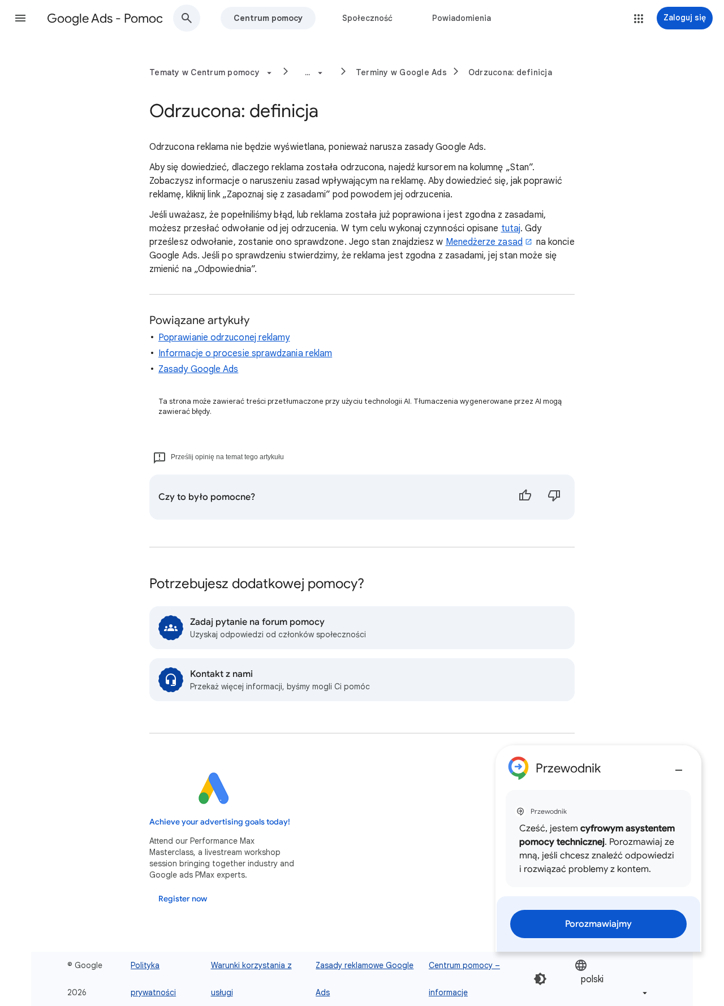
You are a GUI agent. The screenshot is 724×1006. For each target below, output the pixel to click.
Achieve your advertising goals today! (219, 822)
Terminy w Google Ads (401, 72)
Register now (182, 899)
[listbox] (612, 979)
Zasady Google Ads (198, 369)
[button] (20, 18)
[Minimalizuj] (678, 765)
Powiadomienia (461, 18)
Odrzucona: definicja (510, 72)
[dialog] (598, 848)
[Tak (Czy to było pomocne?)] (525, 497)
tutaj (510, 228)
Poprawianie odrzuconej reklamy (224, 337)
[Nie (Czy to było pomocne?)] (554, 497)
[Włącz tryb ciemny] (540, 978)
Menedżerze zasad (484, 242)
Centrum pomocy (268, 18)
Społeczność (367, 18)
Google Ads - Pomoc (105, 18)
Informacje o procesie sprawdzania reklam (245, 353)
